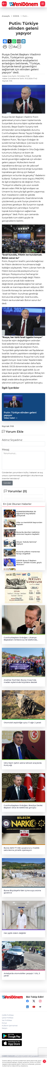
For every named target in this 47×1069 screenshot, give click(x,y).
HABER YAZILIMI (8, 1056)
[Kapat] (44, 1061)
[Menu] (42, 3)
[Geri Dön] (4, 3)
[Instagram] (40, 1001)
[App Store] (23, 1043)
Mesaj (5, 449)
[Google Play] (23, 1036)
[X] (33, 1001)
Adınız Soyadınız (12, 439)
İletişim (4, 1028)
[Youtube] (33, 1006)
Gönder (7, 483)
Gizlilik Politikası (8, 1015)
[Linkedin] (27, 1006)
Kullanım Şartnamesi (10, 1026)
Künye (4, 1023)
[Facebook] (27, 1001)
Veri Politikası (7, 1020)
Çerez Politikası (7, 1018)
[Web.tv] (40, 1006)
